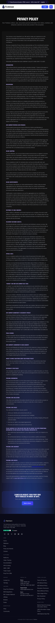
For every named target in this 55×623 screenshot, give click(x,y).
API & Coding (7, 565)
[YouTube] (18, 534)
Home (5, 540)
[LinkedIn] (8, 534)
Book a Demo (27, 503)
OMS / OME (6, 568)
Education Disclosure (43, 588)
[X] (11, 534)
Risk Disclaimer (41, 596)
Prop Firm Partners (8, 589)
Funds (5, 602)
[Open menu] (51, 6)
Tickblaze (35, 619)
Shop (4, 608)
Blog (4, 546)
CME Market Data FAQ (43, 614)
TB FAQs (5, 583)
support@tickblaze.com (38, 466)
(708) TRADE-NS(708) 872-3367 (25, 582)
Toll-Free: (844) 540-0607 (27, 585)
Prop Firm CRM (7, 573)
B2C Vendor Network (9, 594)
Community (6, 611)
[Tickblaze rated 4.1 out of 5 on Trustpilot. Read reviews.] (10, 530)
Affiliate (5, 597)
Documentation (7, 563)
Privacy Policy (41, 598)
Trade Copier (7, 570)
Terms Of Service (42, 580)
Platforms (6, 557)
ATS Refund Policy (42, 583)
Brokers (5, 599)
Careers (5, 551)
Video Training (7, 560)
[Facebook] (15, 534)
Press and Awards (8, 548)
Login (44, 6)
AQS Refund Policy (42, 585)
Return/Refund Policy (43, 591)
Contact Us (6, 580)
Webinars (5, 543)
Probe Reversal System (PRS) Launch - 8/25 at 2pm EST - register (26, 2)
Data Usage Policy (42, 593)
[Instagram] (4, 534)
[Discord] (22, 534)
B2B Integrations (7, 592)
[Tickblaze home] (8, 7)
